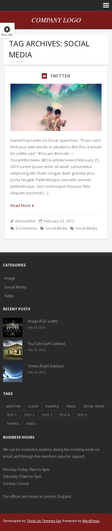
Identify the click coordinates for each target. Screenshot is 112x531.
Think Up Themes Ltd (44, 520)
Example (52, 406)
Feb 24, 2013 (37, 372)
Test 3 (47, 415)
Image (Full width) (43, 321)
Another (13, 406)
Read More (20, 205)
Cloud (33, 406)
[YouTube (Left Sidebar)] (12, 350)
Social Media (56, 228)
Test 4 (64, 415)
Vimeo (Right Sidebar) (46, 366)
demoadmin (25, 221)
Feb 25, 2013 (37, 350)
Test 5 (82, 415)
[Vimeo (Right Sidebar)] (12, 372)
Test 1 (11, 415)
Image (9, 278)
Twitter (60, 76)
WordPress (90, 520)
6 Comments (26, 228)
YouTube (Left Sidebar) (46, 343)
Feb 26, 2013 (37, 327)
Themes (12, 424)
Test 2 (29, 415)
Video (9, 295)
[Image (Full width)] (12, 327)
